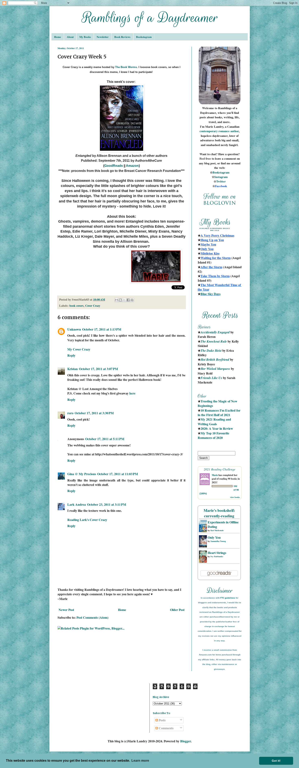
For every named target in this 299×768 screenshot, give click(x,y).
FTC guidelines (227, 598)
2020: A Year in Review (217, 428)
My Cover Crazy (78, 349)
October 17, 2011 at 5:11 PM (104, 438)
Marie (215, 475)
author (234, 131)
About (70, 37)
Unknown (74, 329)
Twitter (221, 181)
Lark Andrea (76, 504)
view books (235, 497)
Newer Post (66, 609)
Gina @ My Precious (81, 473)
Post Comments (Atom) (92, 617)
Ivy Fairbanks (217, 556)
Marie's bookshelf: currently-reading (219, 513)
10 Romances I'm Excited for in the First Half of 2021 (219, 412)
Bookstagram (144, 37)
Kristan (72, 368)
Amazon (132, 165)
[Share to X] (124, 300)
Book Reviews (122, 37)
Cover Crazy (92, 305)
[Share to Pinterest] (132, 300)
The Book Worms (126, 67)
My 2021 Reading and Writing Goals (215, 421)
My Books (85, 37)
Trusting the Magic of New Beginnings (218, 403)
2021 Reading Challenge (219, 469)
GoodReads (113, 165)
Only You (214, 537)
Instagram (221, 177)
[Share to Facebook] (128, 300)
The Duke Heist (211, 350)
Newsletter (103, 37)
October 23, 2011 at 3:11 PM (106, 504)
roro (70, 413)
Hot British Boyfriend (215, 359)
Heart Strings (217, 552)
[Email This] (117, 300)
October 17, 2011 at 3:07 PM (98, 368)
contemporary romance (215, 131)
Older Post (177, 609)
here (132, 393)
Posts (162, 720)
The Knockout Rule (214, 341)
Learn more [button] (140, 760)
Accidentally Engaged (215, 332)
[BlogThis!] (120, 300)
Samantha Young (218, 541)
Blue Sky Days (210, 293)
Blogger (185, 741)
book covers (76, 305)
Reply (71, 355)
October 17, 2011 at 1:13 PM (101, 329)
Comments (166, 728)
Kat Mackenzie (217, 530)
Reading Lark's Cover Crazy (87, 519)
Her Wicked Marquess (215, 368)
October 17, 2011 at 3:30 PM (94, 413)
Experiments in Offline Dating (223, 524)
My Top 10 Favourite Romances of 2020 (213, 435)
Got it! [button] (276, 760)
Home (57, 37)
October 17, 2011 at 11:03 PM (117, 473)
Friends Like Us (211, 378)
